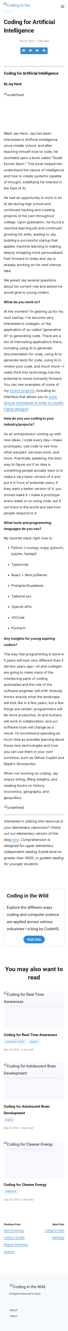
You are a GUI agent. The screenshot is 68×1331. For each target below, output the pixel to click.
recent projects (22, 391)
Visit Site (34, 939)
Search (13, 1310)
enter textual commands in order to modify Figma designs (33, 403)
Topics (13, 1316)
